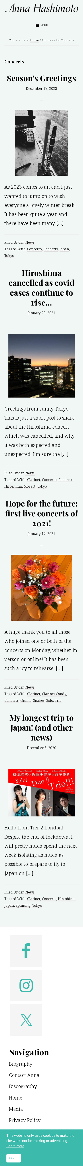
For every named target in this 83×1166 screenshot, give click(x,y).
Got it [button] (13, 1158)
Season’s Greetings (41, 78)
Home (15, 1097)
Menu (44, 25)
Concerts (51, 249)
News (30, 242)
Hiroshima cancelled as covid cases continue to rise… (41, 287)
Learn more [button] (15, 1146)
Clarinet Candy (54, 693)
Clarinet (33, 479)
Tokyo (9, 255)
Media (16, 1108)
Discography (23, 1086)
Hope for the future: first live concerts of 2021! (41, 513)
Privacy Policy (25, 1120)
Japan (64, 249)
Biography (20, 1063)
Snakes (38, 700)
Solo (49, 700)
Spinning (23, 905)
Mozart (29, 486)
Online (25, 700)
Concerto (34, 249)
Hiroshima (13, 486)
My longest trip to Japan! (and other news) (41, 727)
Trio (58, 700)
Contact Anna (24, 1075)
